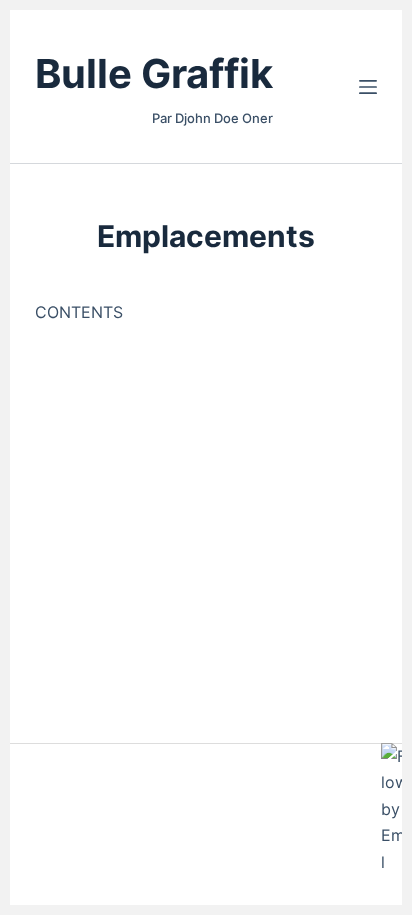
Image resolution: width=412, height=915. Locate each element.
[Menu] (368, 87)
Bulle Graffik (154, 73)
